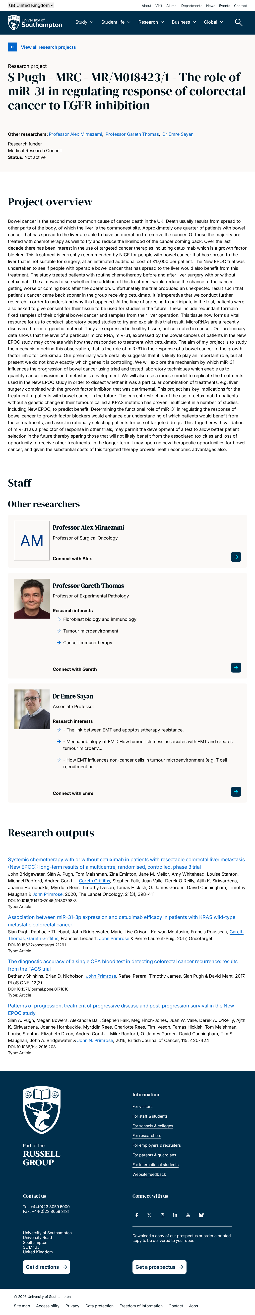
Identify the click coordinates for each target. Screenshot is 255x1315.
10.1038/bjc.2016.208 (36, 1046)
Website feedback (149, 1174)
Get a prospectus (155, 1267)
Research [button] (148, 22)
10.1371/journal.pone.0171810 (42, 989)
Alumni (171, 5)
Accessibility (48, 1305)
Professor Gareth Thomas (132, 134)
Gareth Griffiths (94, 880)
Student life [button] (113, 22)
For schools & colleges (152, 1125)
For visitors (142, 1106)
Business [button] (181, 22)
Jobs (193, 1305)
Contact (240, 5)
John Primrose (47, 894)
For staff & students (150, 1116)
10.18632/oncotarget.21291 (41, 944)
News (210, 5)
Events (224, 5)
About (146, 5)
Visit (158, 5)
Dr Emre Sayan (177, 134)
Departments (191, 5)
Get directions (42, 1267)
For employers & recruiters (156, 1145)
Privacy (72, 1305)
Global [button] (210, 22)
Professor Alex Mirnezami (75, 134)
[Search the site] (237, 23)
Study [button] (81, 22)
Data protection (99, 1305)
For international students (155, 1164)
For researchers (146, 1135)
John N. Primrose (95, 1040)
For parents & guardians (154, 1154)
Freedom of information (141, 1305)
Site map (22, 1305)
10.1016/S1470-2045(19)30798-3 (47, 900)
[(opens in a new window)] (136, 1215)
